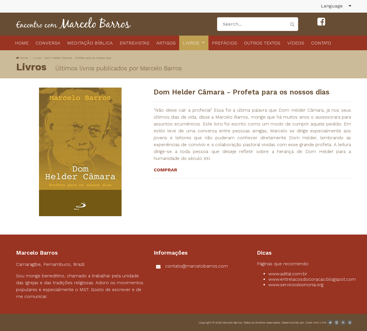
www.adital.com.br (287, 273)
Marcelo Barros (232, 322)
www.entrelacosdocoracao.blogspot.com (312, 279)
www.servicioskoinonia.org (295, 284)
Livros (37, 57)
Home (23, 57)
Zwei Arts (312, 322)
